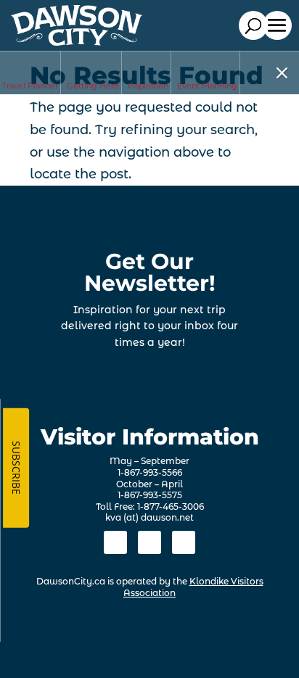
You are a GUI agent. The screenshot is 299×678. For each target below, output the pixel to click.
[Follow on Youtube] (183, 542)
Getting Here (93, 85)
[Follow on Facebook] (115, 542)
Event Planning (207, 85)
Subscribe (150, 388)
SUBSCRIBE (16, 468)
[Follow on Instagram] (149, 542)
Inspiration (148, 85)
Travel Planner (30, 85)
